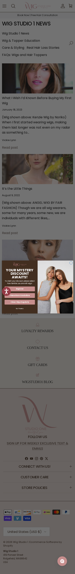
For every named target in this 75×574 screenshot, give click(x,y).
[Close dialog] (71, 262)
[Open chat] (62, 561)
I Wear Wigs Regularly (19, 302)
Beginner (19, 289)
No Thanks (19, 308)
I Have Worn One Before (20, 295)
